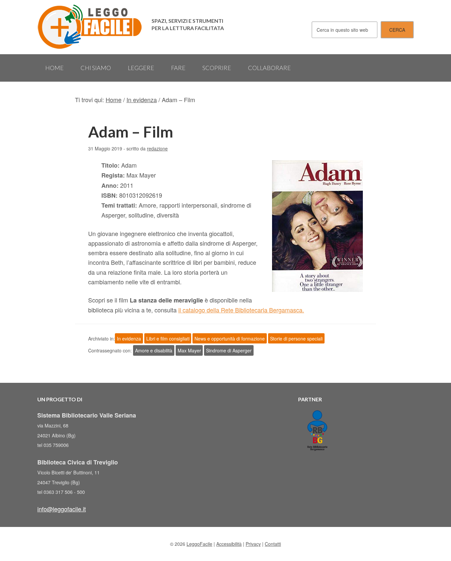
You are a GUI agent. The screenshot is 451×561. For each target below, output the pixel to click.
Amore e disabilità (153, 350)
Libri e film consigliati (168, 338)
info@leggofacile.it (61, 508)
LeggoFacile (90, 27)
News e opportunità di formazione (229, 338)
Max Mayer (189, 350)
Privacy (253, 544)
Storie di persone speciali (296, 338)
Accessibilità (229, 544)
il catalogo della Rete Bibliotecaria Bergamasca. (241, 309)
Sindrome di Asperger (229, 350)
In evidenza (129, 338)
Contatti (273, 544)
